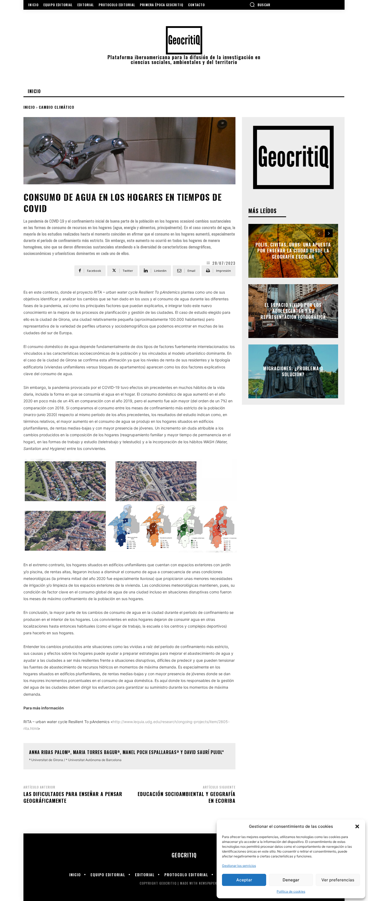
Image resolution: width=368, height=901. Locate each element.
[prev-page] (319, 233)
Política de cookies (291, 891)
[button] (357, 826)
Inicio (29, 107)
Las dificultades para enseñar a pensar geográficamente (72, 797)
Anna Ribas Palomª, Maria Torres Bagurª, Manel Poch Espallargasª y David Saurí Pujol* (126, 752)
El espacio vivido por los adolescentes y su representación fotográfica (293, 311)
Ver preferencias (337, 879)
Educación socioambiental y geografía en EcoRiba (186, 797)
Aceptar (244, 879)
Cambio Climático (56, 107)
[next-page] (329, 233)
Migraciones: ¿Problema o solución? (293, 371)
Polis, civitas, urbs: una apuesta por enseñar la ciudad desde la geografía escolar (293, 250)
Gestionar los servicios (239, 866)
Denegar (291, 879)
